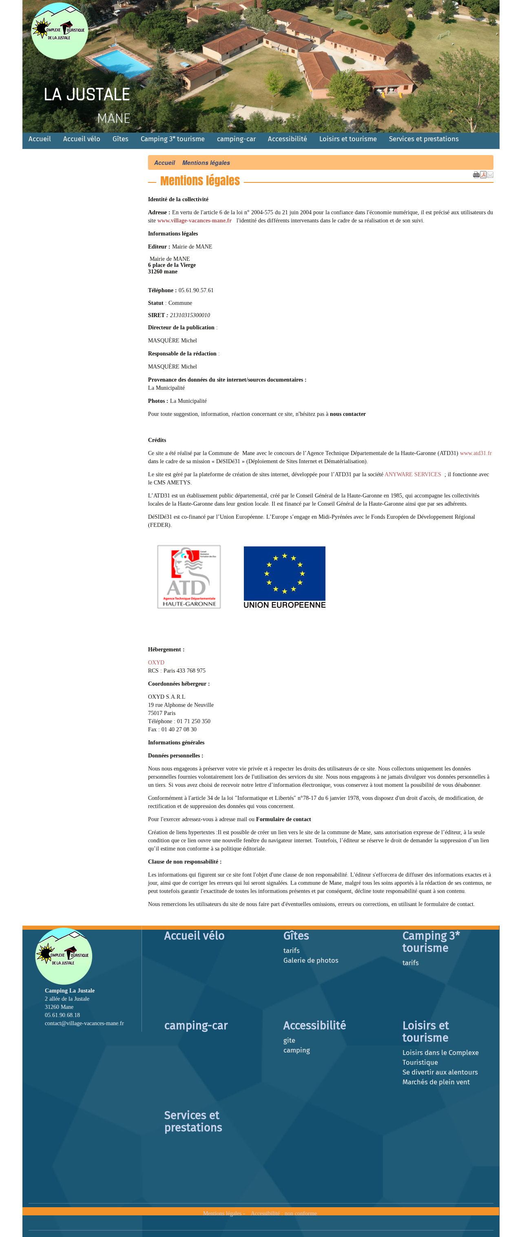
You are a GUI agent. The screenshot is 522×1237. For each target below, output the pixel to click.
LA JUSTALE (87, 95)
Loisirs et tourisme (348, 139)
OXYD (156, 663)
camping (296, 1050)
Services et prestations (424, 139)
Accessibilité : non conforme (284, 1213)
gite (289, 1040)
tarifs (291, 950)
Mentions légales (222, 1213)
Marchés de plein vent (436, 1082)
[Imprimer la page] (476, 174)
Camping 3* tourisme (173, 139)
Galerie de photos (310, 960)
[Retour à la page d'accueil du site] (68, 30)
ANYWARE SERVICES (414, 474)
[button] (490, 174)
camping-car (236, 139)
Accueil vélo (81, 139)
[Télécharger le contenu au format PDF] (483, 174)
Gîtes (120, 139)
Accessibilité (287, 139)
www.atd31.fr (476, 453)
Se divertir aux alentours (440, 1072)
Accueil (40, 139)
